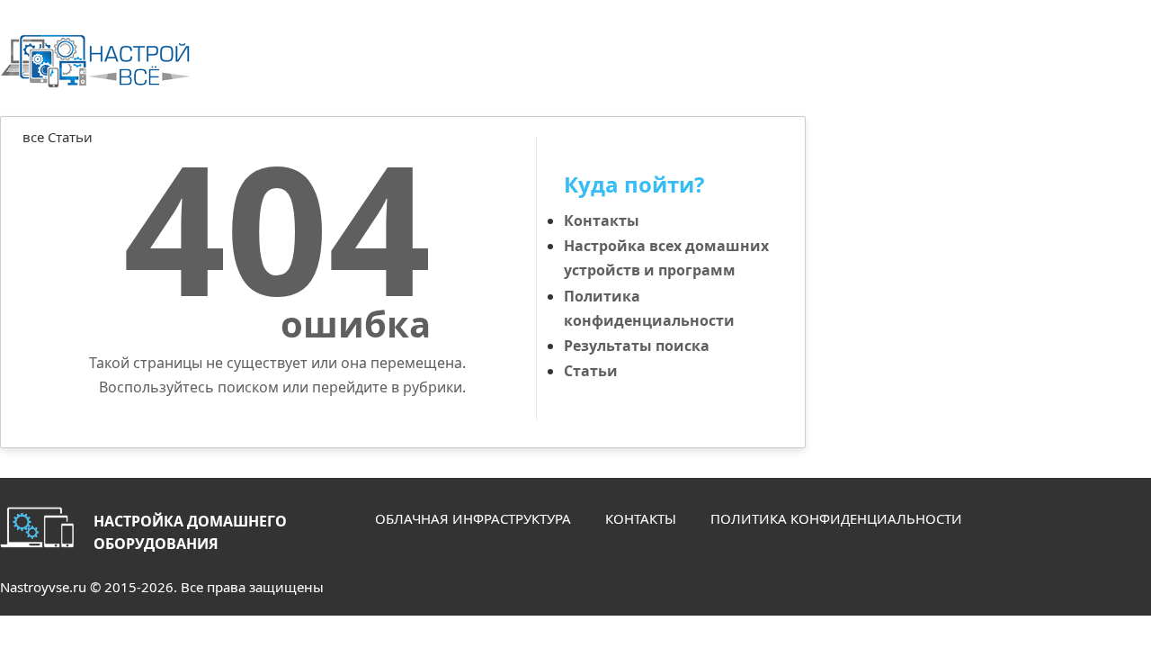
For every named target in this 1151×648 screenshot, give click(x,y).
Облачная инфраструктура (473, 518)
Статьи (591, 371)
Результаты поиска (636, 346)
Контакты (601, 220)
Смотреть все (742, 159)
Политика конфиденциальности (836, 518)
